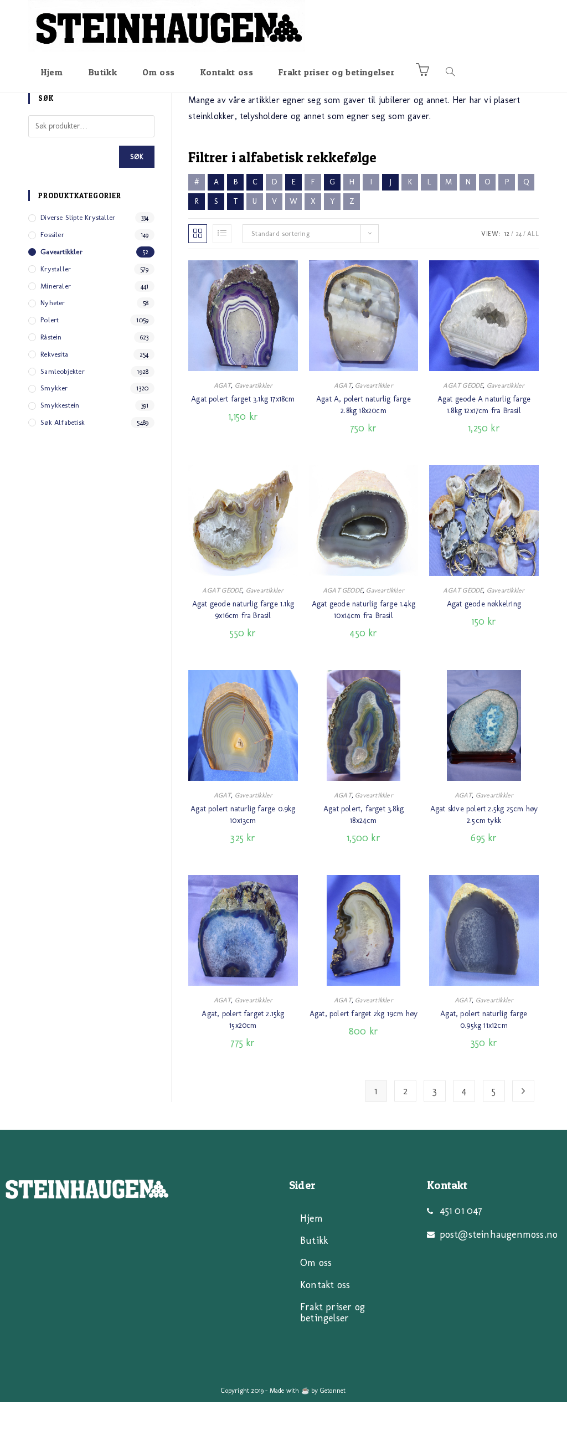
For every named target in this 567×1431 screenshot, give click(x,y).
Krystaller (55, 269)
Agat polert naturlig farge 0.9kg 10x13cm (242, 814)
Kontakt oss (325, 1285)
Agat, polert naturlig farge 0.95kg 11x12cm (483, 1019)
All (533, 234)
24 (519, 234)
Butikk (314, 1240)
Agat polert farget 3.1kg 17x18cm (243, 399)
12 (506, 234)
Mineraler (55, 286)
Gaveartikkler (254, 385)
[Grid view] (197, 233)
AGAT (222, 385)
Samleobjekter (62, 371)
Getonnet (333, 1390)
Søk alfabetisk (62, 422)
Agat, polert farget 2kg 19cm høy (363, 1013)
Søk (137, 157)
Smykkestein (59, 405)
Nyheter (52, 302)
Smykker (54, 388)
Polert (49, 320)
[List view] (222, 233)
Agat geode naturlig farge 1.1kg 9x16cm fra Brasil (243, 609)
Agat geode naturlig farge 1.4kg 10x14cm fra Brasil (363, 609)
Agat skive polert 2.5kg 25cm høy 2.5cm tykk (484, 814)
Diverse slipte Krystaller (77, 217)
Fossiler (52, 234)
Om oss (316, 1263)
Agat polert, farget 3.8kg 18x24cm (363, 814)
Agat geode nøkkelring (484, 604)
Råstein (50, 337)
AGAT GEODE (463, 385)
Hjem (311, 1218)
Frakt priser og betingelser (332, 1312)
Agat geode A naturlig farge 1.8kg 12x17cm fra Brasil (483, 404)
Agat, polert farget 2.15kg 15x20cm (243, 1019)
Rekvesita (54, 354)
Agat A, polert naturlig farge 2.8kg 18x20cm (363, 404)
